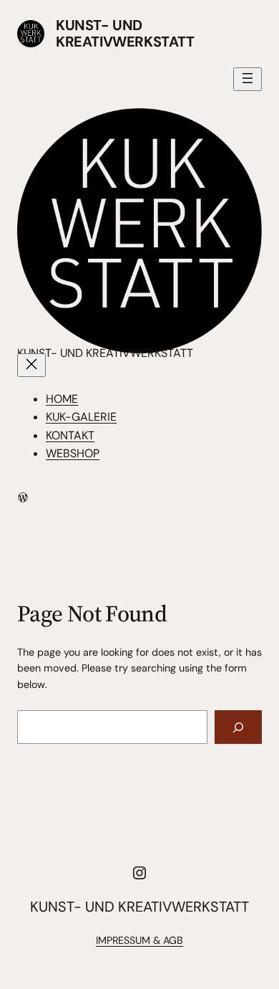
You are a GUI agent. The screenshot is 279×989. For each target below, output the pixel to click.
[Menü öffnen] (247, 79)
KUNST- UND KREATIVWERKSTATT (125, 33)
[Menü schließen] (31, 365)
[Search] (238, 727)
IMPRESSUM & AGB (139, 940)
